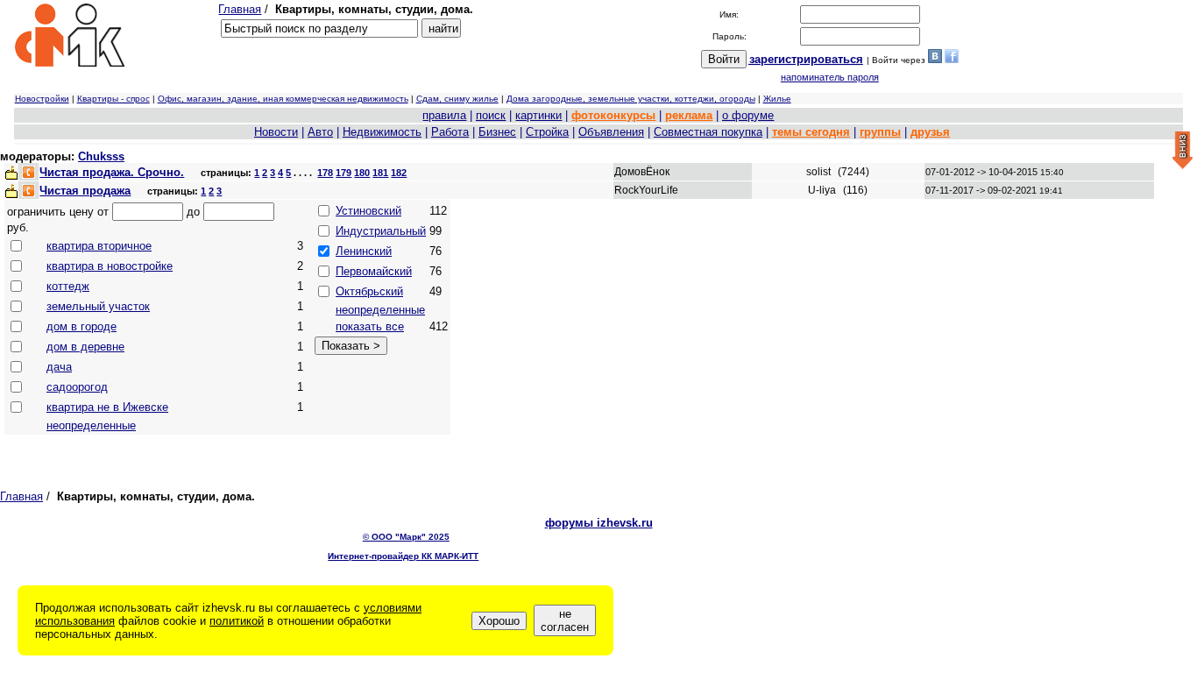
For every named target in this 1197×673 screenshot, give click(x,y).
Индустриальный (381, 230)
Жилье (777, 98)
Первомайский (374, 271)
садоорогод (77, 386)
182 (399, 172)
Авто (320, 131)
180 (362, 172)
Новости (276, 131)
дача (59, 366)
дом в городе (81, 326)
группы (880, 131)
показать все (370, 326)
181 (380, 172)
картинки (538, 115)
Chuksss (101, 156)
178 (325, 172)
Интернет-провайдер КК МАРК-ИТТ (403, 556)
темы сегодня (811, 131)
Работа (450, 131)
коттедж (67, 286)
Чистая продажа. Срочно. (111, 172)
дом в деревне (85, 346)
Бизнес (497, 131)
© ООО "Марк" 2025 (406, 537)
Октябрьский (369, 291)
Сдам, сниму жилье (457, 98)
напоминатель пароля (830, 77)
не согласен (565, 620)
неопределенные (91, 425)
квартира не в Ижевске (107, 407)
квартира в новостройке (109, 266)
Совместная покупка (708, 131)
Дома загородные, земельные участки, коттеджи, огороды (630, 98)
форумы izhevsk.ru (599, 522)
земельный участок (98, 306)
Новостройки (42, 98)
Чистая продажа (85, 190)
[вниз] (1182, 151)
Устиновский (368, 210)
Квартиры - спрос (113, 98)
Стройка (547, 131)
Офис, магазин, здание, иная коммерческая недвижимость (283, 98)
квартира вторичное (99, 245)
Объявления (611, 131)
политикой (236, 620)
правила (444, 115)
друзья (930, 131)
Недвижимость (382, 131)
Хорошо (499, 620)
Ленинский (364, 251)
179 (343, 172)
